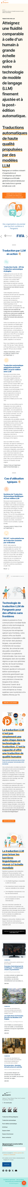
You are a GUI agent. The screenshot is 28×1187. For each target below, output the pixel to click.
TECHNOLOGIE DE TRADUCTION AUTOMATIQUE (13, 527)
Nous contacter (9, 821)
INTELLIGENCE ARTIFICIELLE (16, 962)
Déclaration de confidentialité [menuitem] (13, 1181)
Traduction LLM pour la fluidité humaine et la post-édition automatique (13, 12)
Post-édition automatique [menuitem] (9, 1123)
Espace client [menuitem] (6, 1130)
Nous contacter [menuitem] (6, 1137)
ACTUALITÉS (7, 1063)
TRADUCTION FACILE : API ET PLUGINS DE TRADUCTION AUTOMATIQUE (12, 353)
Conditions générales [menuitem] (9, 1179)
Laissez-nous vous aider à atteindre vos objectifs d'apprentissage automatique (14, 195)
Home (3, 10)
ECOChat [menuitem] (4, 1127)
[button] (26, 1)
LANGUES (10, 1013)
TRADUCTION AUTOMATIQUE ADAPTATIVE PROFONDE (12, 466)
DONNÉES (6, 962)
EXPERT (9, 963)
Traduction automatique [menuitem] (9, 1120)
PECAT (5, 569)
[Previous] (1, 236)
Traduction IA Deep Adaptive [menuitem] (10, 1116)
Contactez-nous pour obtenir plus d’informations (14, 932)
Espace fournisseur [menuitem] (7, 1134)
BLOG (5, 963)
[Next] (26, 236)
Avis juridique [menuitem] (20, 1179)
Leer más (6, 983)
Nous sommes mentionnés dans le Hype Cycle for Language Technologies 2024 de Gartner (13, 762)
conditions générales (17, 1152)
